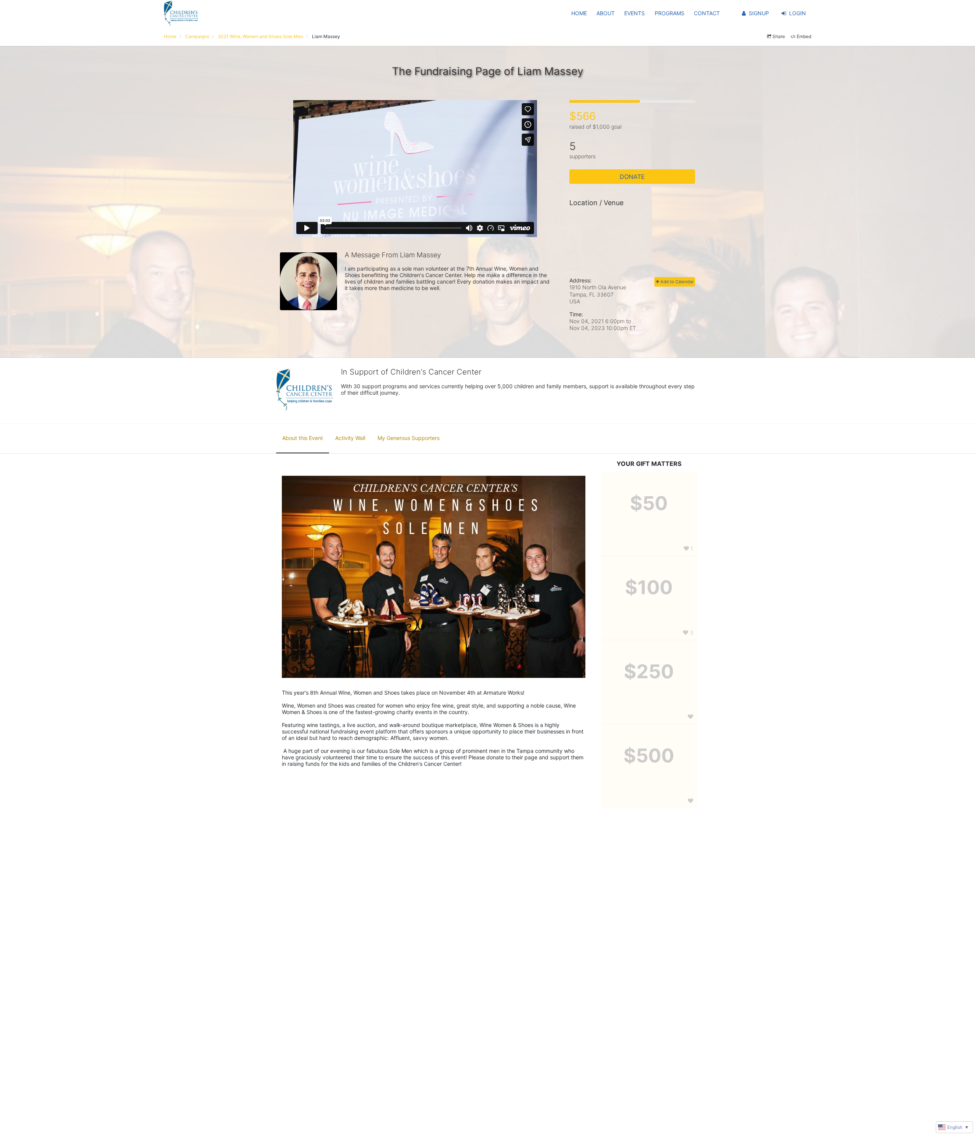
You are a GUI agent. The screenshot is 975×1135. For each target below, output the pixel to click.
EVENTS (634, 13)
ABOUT (605, 13)
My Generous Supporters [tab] (408, 438)
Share (778, 36)
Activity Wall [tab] (350, 438)
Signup (759, 13)
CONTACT (707, 13)
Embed (804, 36)
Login (797, 13)
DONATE (632, 176)
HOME (579, 13)
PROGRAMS (669, 13)
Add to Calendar (676, 281)
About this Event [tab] (302, 438)
